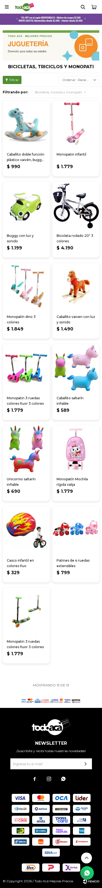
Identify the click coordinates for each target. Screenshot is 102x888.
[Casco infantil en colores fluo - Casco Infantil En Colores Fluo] (26, 530)
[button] (83, 7)
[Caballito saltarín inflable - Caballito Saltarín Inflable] (76, 367)
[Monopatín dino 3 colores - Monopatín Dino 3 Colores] (26, 286)
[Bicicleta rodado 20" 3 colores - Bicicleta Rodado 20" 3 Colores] (76, 205)
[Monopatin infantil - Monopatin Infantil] (76, 124)
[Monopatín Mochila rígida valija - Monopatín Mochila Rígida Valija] (76, 449)
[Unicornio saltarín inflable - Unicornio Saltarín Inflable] (26, 449)
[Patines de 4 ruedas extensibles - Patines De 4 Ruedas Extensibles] (76, 530)
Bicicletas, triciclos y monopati (58, 92)
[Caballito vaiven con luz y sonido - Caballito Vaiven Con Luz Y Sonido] (76, 286)
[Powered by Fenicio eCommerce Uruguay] (91, 881)
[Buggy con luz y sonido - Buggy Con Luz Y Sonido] (26, 205)
